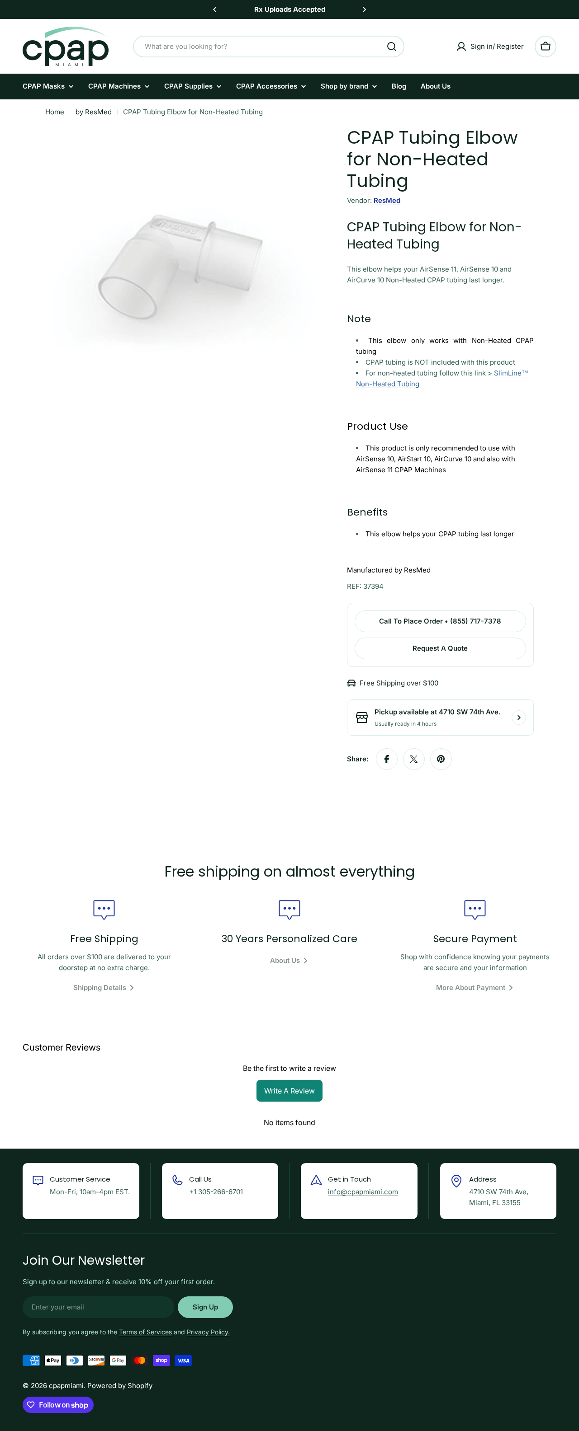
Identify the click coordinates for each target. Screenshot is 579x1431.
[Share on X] (414, 759)
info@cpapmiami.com (363, 1191)
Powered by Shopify (119, 1385)
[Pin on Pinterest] (441, 759)
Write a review (289, 1090)
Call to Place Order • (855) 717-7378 (440, 621)
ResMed (387, 200)
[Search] (391, 46)
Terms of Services (145, 1332)
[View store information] (519, 717)
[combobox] (268, 46)
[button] (214, 9)
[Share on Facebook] (387, 759)
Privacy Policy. (208, 1332)
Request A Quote (440, 648)
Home (54, 112)
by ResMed (94, 112)
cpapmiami (66, 1385)
